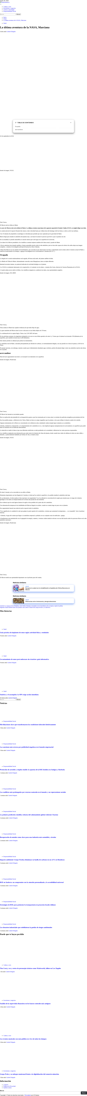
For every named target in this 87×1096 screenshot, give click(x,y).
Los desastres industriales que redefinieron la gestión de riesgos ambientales (26, 927)
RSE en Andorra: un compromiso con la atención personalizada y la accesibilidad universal (32, 882)
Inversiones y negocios (9, 8)
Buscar (2, 1090)
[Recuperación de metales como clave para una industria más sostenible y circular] (6, 831)
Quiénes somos (7, 1087)
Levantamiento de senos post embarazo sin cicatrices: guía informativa (24, 659)
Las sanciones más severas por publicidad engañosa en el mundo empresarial (26, 747)
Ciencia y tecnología (8, 9)
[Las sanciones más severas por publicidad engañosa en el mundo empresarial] (6, 741)
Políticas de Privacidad (9, 1086)
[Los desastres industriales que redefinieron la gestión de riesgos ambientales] (6, 921)
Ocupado (17, 126)
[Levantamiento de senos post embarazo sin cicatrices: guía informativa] (12, 653)
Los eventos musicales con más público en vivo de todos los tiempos (23, 1039)
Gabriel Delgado (11, 31)
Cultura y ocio (7, 6)
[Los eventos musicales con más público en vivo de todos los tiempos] (12, 1032)
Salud (4, 23)
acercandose (19, 129)
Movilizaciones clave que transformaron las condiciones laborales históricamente (28, 724)
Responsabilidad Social (9, 11)
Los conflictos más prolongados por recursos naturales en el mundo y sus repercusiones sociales (33, 792)
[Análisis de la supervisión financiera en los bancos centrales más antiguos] (12, 997)
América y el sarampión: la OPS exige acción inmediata (19, 694)
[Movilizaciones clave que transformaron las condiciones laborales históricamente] (6, 718)
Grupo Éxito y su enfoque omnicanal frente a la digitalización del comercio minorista (29, 1074)
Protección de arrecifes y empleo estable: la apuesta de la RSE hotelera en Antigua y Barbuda (32, 770)
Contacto (5, 1084)
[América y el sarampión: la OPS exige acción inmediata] (12, 688)
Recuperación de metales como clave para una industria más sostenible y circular (28, 837)
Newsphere (28, 1095)
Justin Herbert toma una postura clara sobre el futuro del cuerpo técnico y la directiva (25, 607)
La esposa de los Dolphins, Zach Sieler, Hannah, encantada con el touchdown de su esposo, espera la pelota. (31, 606)
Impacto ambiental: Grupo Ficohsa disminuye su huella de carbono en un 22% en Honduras (32, 860)
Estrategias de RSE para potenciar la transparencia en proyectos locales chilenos (28, 905)
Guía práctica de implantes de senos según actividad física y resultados (24, 632)
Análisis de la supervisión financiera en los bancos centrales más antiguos (25, 1003)
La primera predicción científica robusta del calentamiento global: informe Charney (29, 815)
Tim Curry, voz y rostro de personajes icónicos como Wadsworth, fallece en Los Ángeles (30, 968)
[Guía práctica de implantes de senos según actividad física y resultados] (12, 626)
